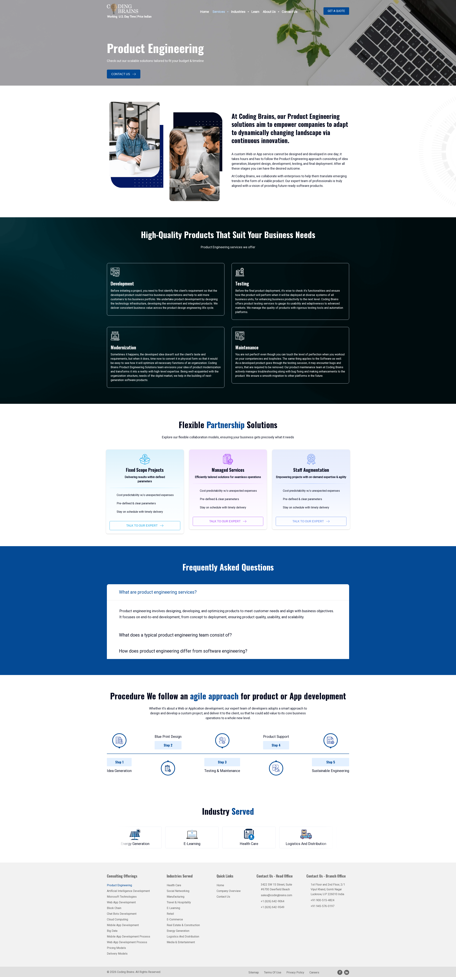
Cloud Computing (117, 919)
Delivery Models (117, 953)
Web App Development (121, 902)
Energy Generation (178, 931)
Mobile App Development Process (128, 936)
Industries (238, 11)
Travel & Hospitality (179, 902)
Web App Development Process (127, 942)
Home (204, 11)
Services (219, 11)
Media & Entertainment (181, 942)
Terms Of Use (272, 972)
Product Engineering (119, 885)
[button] (336, 11)
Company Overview (229, 891)
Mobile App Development (123, 925)
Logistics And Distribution (183, 936)
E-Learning (173, 908)
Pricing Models (116, 948)
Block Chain (114, 908)
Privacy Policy (295, 972)
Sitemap (253, 972)
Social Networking (178, 891)
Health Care (174, 885)
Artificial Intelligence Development (128, 891)
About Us (269, 11)
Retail (170, 913)
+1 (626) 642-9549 (272, 907)
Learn (255, 11)
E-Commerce (175, 919)
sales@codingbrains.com (276, 895)
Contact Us (289, 11)
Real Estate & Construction (183, 925)
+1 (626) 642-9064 (272, 901)
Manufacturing (175, 896)
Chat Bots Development (121, 913)
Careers (314, 972)
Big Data (112, 931)
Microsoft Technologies (122, 896)
